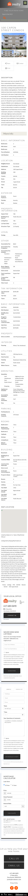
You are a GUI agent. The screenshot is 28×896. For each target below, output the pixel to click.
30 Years (7, 785)
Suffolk (18, 584)
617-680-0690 (10, 606)
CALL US (14, 858)
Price (5, 790)
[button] (3, 18)
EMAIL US (14, 865)
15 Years (14, 785)
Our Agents (6, 619)
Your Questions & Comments (12, 718)
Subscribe (12, 670)
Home (4, 584)
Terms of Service (6, 763)
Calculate (12, 813)
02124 (5, 586)
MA (14, 584)
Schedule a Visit (19, 689)
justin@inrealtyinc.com (14, 879)
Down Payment (8, 797)
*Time (5, 712)
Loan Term (7, 781)
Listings (9, 584)
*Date (5, 706)
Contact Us (12, 615)
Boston (24, 584)
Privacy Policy (16, 664)
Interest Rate (7, 803)
